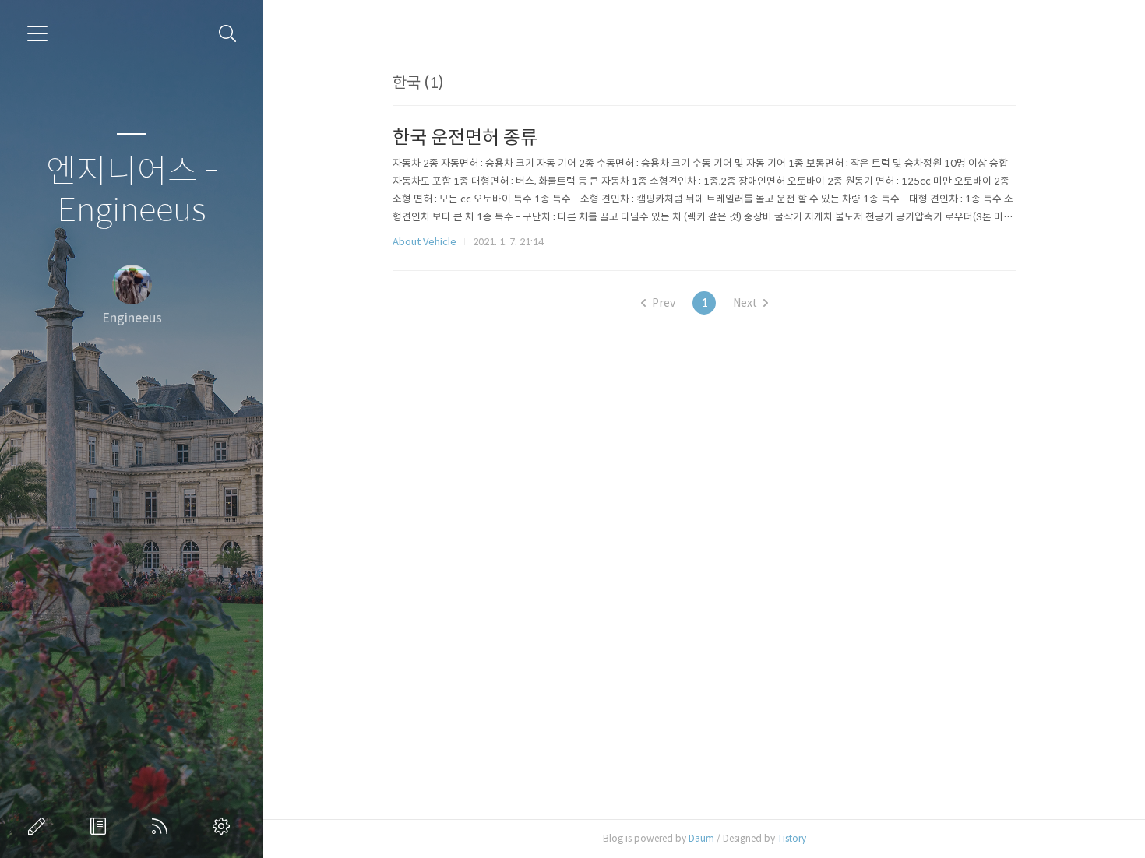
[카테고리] (37, 33)
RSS (162, 826)
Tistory (791, 838)
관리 (224, 826)
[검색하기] (228, 34)
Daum (701, 838)
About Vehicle (424, 241)
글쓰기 (39, 826)
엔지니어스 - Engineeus (132, 191)
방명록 (101, 826)
